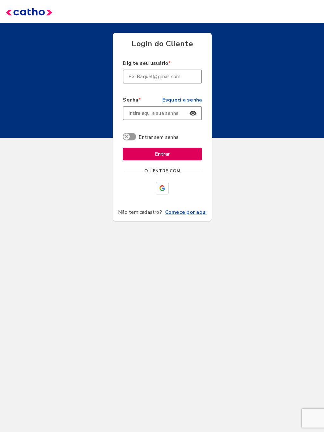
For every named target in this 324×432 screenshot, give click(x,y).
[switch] (130, 137)
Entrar (162, 154)
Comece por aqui (186, 212)
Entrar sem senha (158, 137)
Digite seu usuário (147, 63)
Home (20, 11)
